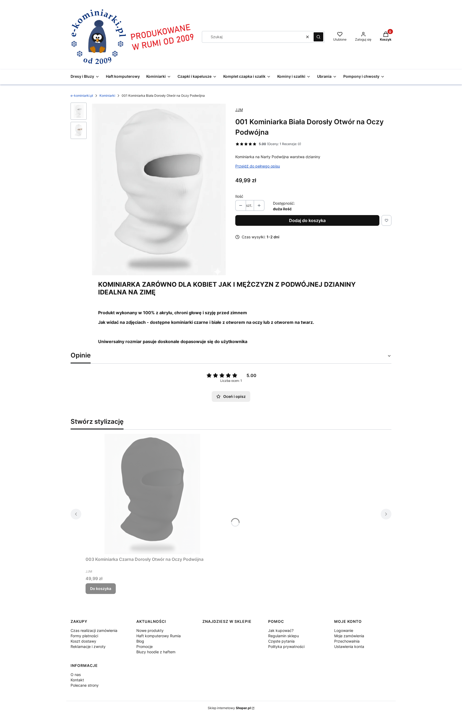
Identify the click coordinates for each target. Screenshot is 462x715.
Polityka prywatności (286, 646)
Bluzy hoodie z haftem (155, 652)
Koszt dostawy (83, 641)
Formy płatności (84, 636)
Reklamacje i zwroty (88, 646)
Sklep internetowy (229, 708)
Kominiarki (107, 96)
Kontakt (77, 680)
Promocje (144, 646)
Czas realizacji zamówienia (94, 630)
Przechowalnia (347, 641)
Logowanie (343, 630)
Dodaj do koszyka (307, 220)
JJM (239, 109)
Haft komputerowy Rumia (158, 636)
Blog (140, 641)
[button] (318, 36)
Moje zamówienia (349, 636)
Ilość (239, 196)
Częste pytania (281, 641)
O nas (76, 674)
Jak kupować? (281, 630)
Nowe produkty (150, 630)
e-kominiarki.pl (82, 96)
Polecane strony (85, 685)
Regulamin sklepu (283, 636)
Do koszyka (100, 588)
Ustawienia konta (349, 646)
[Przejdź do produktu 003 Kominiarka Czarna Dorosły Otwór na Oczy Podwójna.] (152, 494)
